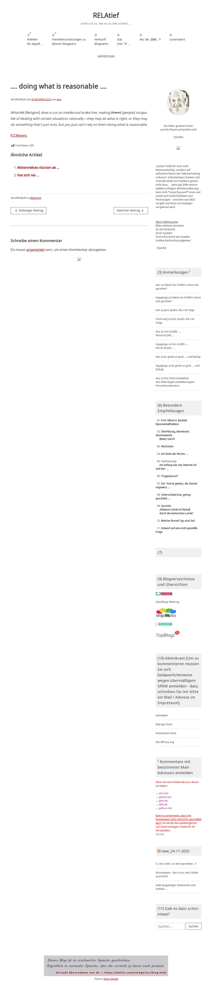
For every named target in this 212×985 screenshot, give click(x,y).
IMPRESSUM (106, 56)
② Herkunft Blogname (101, 39)
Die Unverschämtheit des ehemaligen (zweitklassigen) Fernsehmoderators (175, 381)
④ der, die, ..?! (150, 39)
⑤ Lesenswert (177, 37)
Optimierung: (176, 464)
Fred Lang (161, 319)
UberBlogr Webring (167, 602)
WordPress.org (165, 742)
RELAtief (106, 15)
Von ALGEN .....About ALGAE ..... (168, 333)
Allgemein (35, 198)
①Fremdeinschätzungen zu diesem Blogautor (69, 38)
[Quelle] (178, 137)
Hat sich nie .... (28, 175)
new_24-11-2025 (175, 851)
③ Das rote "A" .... (124, 39)
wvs (59, 99)
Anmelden (162, 715)
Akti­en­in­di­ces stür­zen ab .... (38, 167)
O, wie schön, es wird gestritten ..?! (176, 863)
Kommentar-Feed (166, 733)
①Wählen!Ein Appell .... (35, 38)
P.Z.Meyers (19, 135)
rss (158, 834)
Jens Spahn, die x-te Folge (179, 310)
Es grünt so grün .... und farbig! (182, 356)
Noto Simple (111, 979)
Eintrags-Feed (164, 724)
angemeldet (35, 249)
